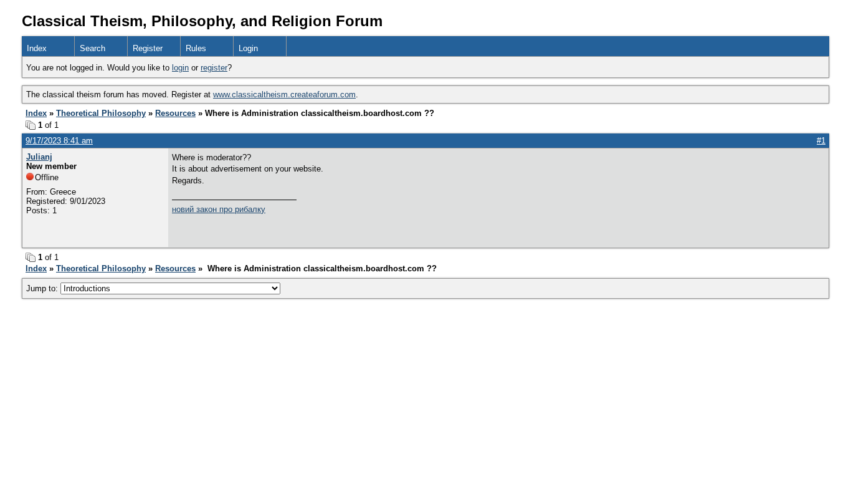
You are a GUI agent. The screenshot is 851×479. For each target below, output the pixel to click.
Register (148, 48)
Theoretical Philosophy (101, 113)
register (214, 67)
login (180, 67)
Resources (175, 113)
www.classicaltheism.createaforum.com (284, 94)
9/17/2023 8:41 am (59, 140)
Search (92, 48)
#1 (821, 140)
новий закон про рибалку (218, 209)
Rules (196, 48)
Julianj (39, 157)
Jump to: (43, 288)
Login (248, 48)
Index (37, 48)
